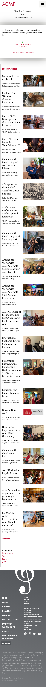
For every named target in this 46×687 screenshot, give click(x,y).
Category (6, 553)
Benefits (7, 631)
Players (6, 611)
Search (26, 599)
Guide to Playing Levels (32, 621)
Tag (4, 556)
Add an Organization (31, 614)
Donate (6, 643)
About (26, 604)
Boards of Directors (31, 608)
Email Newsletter (30, 625)
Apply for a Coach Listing (33, 617)
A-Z (4, 562)
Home (26, 597)
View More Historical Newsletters (23, 52)
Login (5, 602)
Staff (26, 606)
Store (26, 627)
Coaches (6, 615)
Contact (27, 623)
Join (4, 598)
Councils (27, 610)
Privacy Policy (18, 678)
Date (4, 559)
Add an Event (28, 612)
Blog (26, 601)
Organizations (10, 619)
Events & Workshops (8, 625)
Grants (6, 606)
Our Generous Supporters (9, 637)
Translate (27, 630)
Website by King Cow (9, 680)
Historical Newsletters (33, 619)
